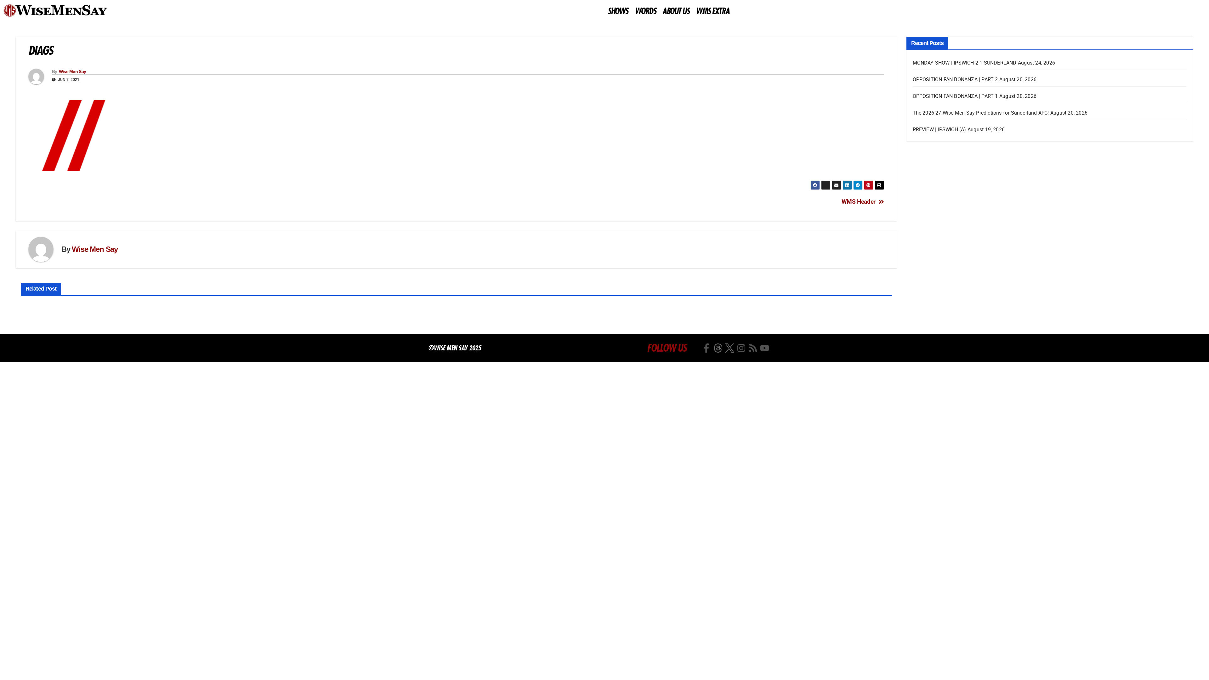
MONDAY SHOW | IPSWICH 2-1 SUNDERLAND (965, 63)
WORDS (645, 11)
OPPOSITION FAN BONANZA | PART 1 (955, 96)
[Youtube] (764, 348)
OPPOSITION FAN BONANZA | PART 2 (955, 79)
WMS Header (859, 201)
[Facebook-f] (706, 348)
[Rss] (753, 348)
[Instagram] (741, 348)
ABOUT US (675, 11)
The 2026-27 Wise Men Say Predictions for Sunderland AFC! (981, 113)
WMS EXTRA (712, 11)
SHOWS (618, 11)
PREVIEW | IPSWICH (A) (939, 130)
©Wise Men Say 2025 (454, 348)
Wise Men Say (72, 71)
